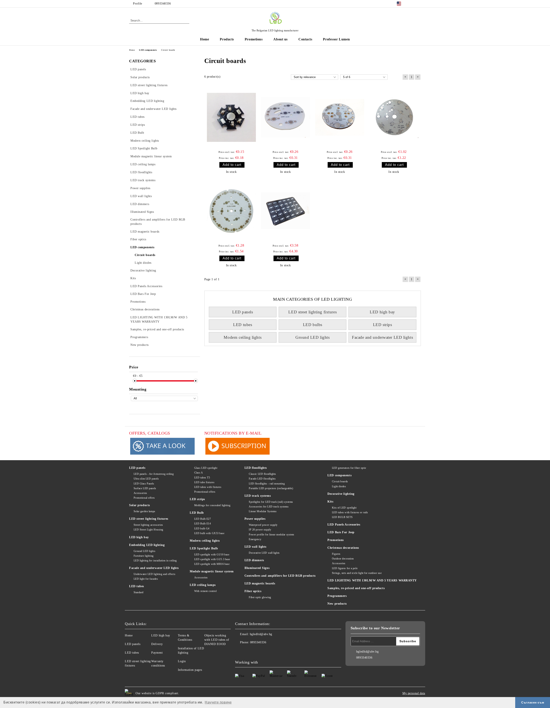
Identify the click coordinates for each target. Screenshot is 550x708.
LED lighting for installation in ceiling (155, 560)
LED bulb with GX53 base (209, 533)
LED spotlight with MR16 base (211, 563)
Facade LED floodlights (262, 478)
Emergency (255, 539)
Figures (336, 553)
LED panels (242, 312)
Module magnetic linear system (212, 571)
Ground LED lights (312, 337)
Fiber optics (252, 591)
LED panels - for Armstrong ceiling (154, 473)
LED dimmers (254, 560)
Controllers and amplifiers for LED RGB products (280, 575)
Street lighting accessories (148, 524)
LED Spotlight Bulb (204, 548)
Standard (139, 592)
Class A (198, 472)
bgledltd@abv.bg (261, 634)
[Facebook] (412, 3)
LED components (339, 475)
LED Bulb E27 (202, 518)
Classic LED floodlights (262, 473)
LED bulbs (312, 324)
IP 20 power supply (260, 529)
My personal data (413, 693)
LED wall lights (255, 546)
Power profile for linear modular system (271, 534)
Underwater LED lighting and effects (154, 574)
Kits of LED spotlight (344, 507)
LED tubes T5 (202, 477)
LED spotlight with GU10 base (211, 554)
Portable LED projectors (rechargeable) (271, 488)
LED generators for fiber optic (349, 467)
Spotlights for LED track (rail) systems (271, 501)
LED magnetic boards (259, 583)
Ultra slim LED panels (146, 478)
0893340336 (163, 3)
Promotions (254, 39)
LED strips (382, 324)
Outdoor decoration (343, 558)
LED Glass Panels (144, 483)
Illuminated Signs (257, 568)
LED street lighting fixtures (312, 312)
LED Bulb (197, 512)
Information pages (190, 669)
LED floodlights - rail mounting (267, 483)
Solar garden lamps (144, 511)
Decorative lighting (340, 493)
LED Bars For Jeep (340, 532)
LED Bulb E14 (202, 523)
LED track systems (257, 495)
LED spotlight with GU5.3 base (212, 559)
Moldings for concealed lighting (212, 505)
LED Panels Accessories (343, 524)
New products (337, 603)
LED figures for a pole (345, 568)
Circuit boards (340, 481)
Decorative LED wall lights (264, 552)
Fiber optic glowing (260, 597)
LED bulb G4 (201, 528)
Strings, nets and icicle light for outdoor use (357, 573)
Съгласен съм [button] (532, 702)
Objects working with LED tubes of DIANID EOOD (216, 640)
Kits (330, 501)
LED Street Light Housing (148, 529)
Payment (157, 652)
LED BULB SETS (342, 517)
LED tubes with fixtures (207, 487)
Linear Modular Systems (263, 511)
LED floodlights (255, 467)
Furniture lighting (144, 555)
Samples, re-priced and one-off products (356, 588)
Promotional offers (144, 497)
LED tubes (242, 324)
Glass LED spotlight (205, 467)
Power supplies (255, 518)
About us (280, 39)
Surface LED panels (145, 488)
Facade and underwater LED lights (382, 337)
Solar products (139, 505)
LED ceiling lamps (203, 585)
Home (204, 39)
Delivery (157, 644)
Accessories (140, 493)
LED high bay (382, 312)
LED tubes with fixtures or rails (350, 512)
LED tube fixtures (204, 482)
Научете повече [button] (218, 702)
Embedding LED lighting (147, 545)
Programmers (337, 596)
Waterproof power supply (263, 524)
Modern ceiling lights (242, 337)
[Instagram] (418, 3)
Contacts (305, 39)
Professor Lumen (336, 39)
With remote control (205, 591)
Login (182, 661)
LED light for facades (146, 578)
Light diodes (339, 486)
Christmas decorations (343, 547)
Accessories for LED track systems (269, 506)
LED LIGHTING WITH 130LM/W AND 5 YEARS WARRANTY (372, 580)
